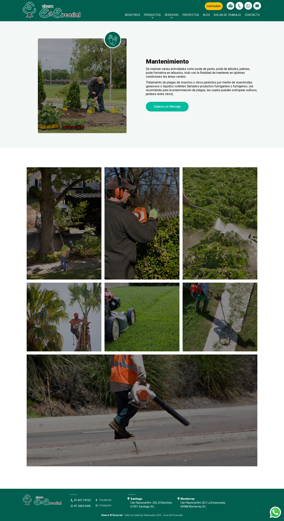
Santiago (136, 498)
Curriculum (214, 6)
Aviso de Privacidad (173, 515)
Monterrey (187, 498)
